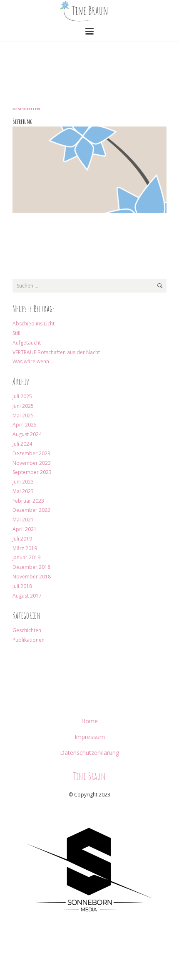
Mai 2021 (23, 519)
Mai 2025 (23, 415)
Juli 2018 (22, 586)
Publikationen (28, 639)
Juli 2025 (22, 396)
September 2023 (32, 472)
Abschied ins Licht (33, 323)
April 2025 (24, 424)
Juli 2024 (22, 443)
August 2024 (27, 434)
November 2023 (31, 462)
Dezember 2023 (31, 453)
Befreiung (22, 121)
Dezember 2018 (31, 567)
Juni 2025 (23, 405)
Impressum (90, 737)
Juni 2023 (23, 481)
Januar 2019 (26, 557)
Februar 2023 (28, 500)
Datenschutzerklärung (89, 753)
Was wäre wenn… (32, 361)
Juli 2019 (22, 538)
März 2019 (24, 548)
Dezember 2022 (31, 510)
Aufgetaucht (26, 342)
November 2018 (31, 576)
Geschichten (26, 109)
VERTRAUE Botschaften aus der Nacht (56, 352)
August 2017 (27, 595)
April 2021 (24, 529)
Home (89, 721)
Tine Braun (89, 776)
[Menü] (89, 31)
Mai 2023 (23, 491)
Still (16, 333)
